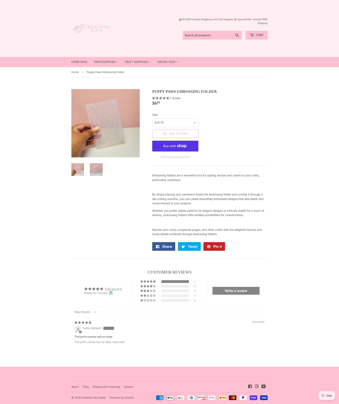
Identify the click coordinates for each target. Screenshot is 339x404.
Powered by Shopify (121, 397)
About (75, 386)
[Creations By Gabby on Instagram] (257, 386)
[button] (161, 98)
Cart (259, 35)
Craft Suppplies (137, 62)
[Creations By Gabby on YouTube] (264, 386)
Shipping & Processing (106, 386)
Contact (128, 386)
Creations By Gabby (94, 397)
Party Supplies (105, 62)
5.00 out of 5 (113, 289)
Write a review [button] (236, 291)
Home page (79, 62)
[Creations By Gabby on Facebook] (250, 386)
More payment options (175, 156)
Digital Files (167, 62)
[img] (83, 322)
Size (155, 114)
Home (75, 72)
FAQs (86, 386)
